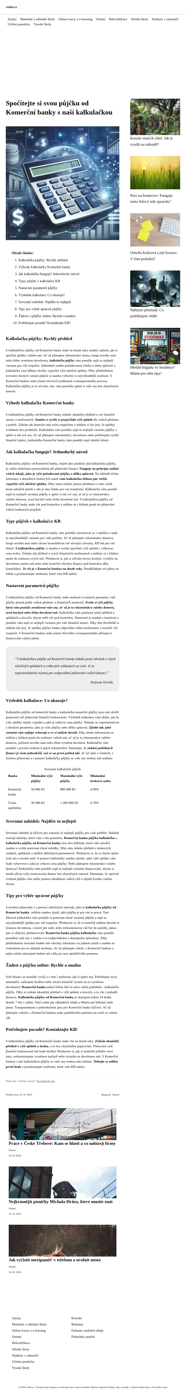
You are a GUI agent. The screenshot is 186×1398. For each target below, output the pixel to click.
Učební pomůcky (19, 24)
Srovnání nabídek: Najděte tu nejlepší (45, 302)
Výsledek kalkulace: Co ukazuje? (42, 295)
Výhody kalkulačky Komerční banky (45, 267)
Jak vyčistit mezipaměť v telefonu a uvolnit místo (55, 1259)
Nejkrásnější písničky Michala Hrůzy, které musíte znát (61, 1201)
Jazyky (12, 19)
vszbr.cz (11, 7)
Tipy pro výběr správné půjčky (40, 309)
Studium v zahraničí (165, 19)
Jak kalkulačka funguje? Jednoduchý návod (49, 274)
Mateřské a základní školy (37, 19)
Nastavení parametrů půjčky (38, 288)
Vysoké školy (42, 24)
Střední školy (139, 19)
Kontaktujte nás (46, 1081)
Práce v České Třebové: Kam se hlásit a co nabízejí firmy (62, 1143)
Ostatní (100, 19)
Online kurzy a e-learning (75, 19)
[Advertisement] (93, 54)
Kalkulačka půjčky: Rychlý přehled (43, 260)
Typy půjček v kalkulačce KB (39, 281)
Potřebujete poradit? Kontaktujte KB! (44, 323)
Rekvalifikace (118, 19)
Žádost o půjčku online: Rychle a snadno (47, 316)
